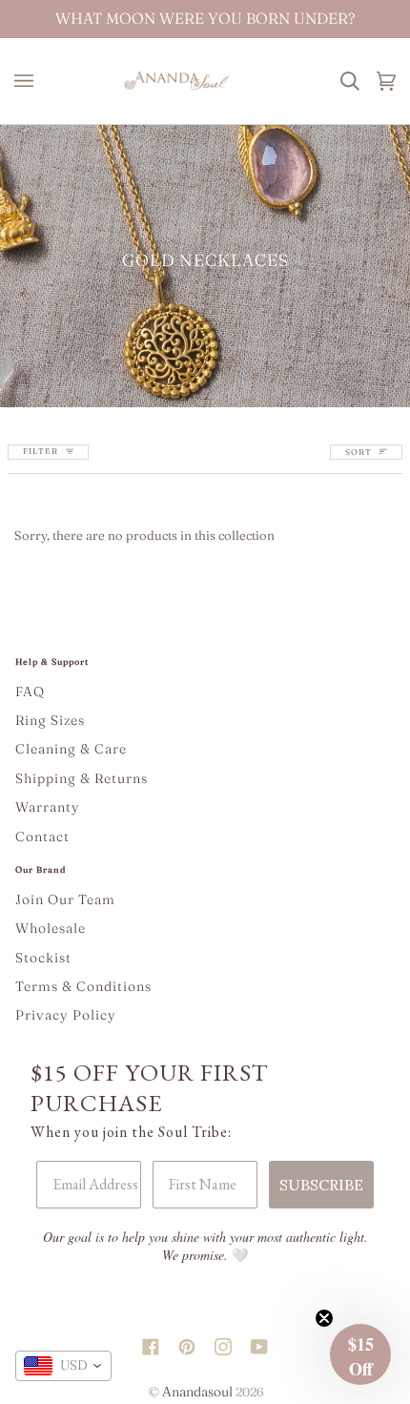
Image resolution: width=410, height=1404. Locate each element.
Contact (42, 836)
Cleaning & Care (71, 748)
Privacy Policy (65, 1014)
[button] (360, 1354)
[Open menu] (28, 81)
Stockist (43, 957)
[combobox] (63, 1366)
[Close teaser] (324, 1318)
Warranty (47, 807)
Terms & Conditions (83, 986)
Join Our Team (65, 899)
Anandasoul (197, 1391)
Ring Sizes (50, 720)
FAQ (30, 691)
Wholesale (50, 928)
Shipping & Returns (81, 778)
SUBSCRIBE (321, 1184)
